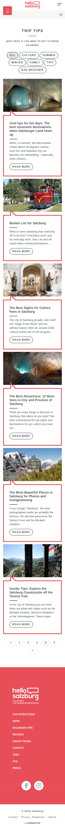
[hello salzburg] (32, 5)
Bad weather (32, 70)
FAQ (15, 761)
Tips (50, 62)
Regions (18, 734)
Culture (29, 55)
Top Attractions (24, 714)
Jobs (16, 754)
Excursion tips (23, 727)
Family (35, 62)
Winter (17, 62)
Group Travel (22, 741)
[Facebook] (26, 785)
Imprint (52, 817)
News (16, 721)
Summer (48, 55)
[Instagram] (39, 785)
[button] (7, 10)
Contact (18, 748)
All (12, 55)
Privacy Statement (33, 817)
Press (17, 768)
